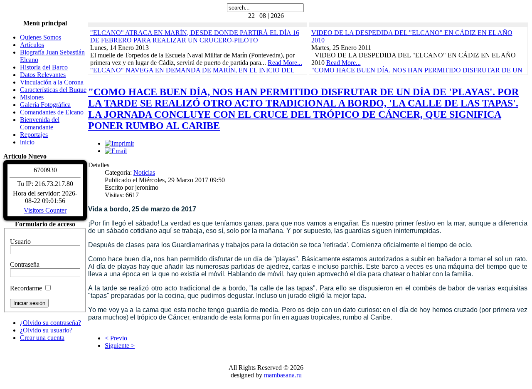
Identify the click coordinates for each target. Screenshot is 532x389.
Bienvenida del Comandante (39, 123)
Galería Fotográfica (45, 104)
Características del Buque (53, 89)
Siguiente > (120, 345)
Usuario (20, 241)
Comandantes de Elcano (52, 112)
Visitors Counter (45, 210)
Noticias (144, 172)
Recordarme (26, 288)
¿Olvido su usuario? (46, 330)
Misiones (32, 97)
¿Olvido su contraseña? (50, 322)
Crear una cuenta (42, 337)
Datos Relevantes (43, 74)
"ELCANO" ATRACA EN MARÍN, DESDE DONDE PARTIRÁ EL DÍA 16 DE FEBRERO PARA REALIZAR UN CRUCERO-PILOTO (194, 36)
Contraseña (24, 264)
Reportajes (34, 134)
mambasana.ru (283, 375)
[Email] (116, 150)
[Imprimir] (119, 143)
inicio (27, 142)
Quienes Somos (40, 37)
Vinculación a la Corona (52, 82)
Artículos (32, 44)
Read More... (285, 62)
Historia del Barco (44, 67)
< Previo (116, 338)
